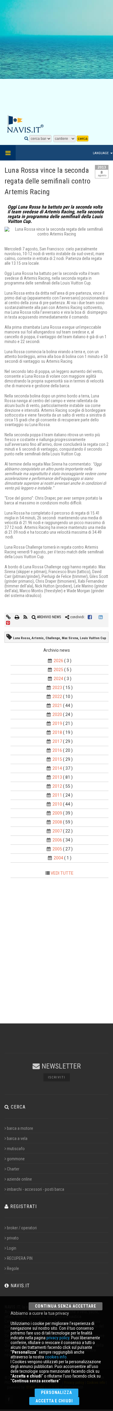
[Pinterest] (8, 623)
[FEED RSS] (26, 617)
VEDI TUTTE (62, 873)
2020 (57, 714)
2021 (57, 705)
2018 (57, 732)
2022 (57, 696)
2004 (58, 858)
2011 (57, 795)
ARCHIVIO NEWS (48, 617)
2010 (57, 804)
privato (13, 1238)
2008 (57, 822)
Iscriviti (56, 1077)
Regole (13, 1268)
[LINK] (8, 617)
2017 (57, 741)
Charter (13, 1169)
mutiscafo (16, 1148)
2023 (57, 687)
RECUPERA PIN (20, 1258)
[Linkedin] (101, 617)
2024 (58, 678)
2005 (57, 849)
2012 (57, 786)
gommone (16, 1158)
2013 (57, 777)
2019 (57, 723)
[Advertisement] (56, 57)
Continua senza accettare (65, 1306)
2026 (58, 660)
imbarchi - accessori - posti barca (35, 1189)
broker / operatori (22, 1227)
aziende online (19, 1179)
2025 (58, 669)
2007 (57, 831)
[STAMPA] (17, 617)
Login (11, 1248)
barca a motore (20, 1128)
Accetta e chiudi (54, 1400)
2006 (57, 840)
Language (101, 153)
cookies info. (56, 1357)
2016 (57, 750)
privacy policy (57, 1337)
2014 (57, 768)
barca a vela (17, 1138)
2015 (57, 759)
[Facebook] (90, 617)
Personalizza (56, 1392)
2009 (57, 813)
